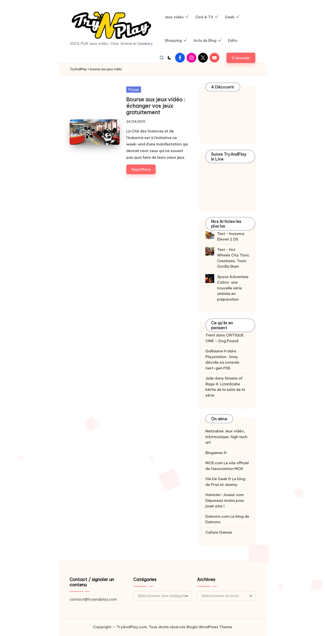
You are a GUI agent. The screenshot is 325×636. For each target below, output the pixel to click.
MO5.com (214, 462)
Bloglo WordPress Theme (209, 627)
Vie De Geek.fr (218, 478)
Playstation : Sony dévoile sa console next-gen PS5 (222, 362)
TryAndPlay (78, 69)
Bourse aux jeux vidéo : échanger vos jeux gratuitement (155, 105)
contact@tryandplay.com (93, 599)
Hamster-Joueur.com (224, 494)
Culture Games (218, 532)
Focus (133, 89)
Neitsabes (214, 431)
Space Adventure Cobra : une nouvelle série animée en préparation (233, 288)
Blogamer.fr (216, 452)
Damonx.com (217, 516)
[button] (240, 58)
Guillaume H (215, 351)
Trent (210, 335)
